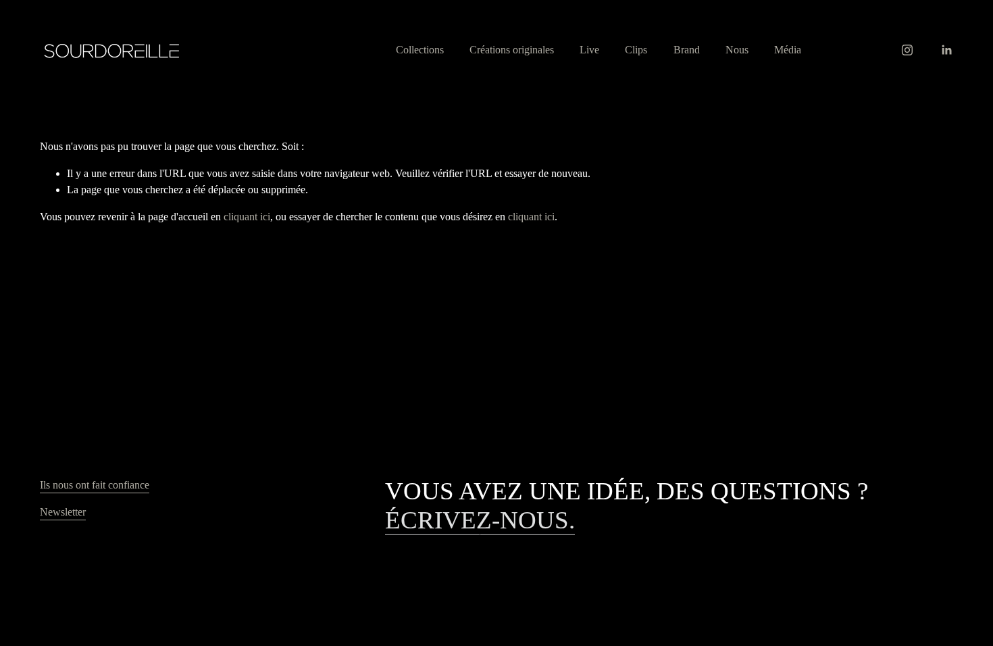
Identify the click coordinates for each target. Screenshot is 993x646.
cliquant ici (247, 216)
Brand (686, 49)
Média (787, 49)
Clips (636, 49)
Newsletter (63, 512)
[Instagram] (907, 50)
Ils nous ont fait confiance (94, 485)
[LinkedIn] (946, 50)
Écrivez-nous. (480, 520)
